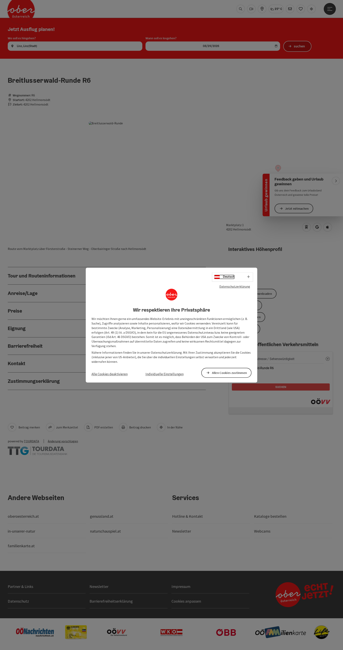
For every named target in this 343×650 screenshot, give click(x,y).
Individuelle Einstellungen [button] (164, 374)
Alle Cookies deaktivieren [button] (110, 374)
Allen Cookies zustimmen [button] (229, 373)
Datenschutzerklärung (234, 286)
